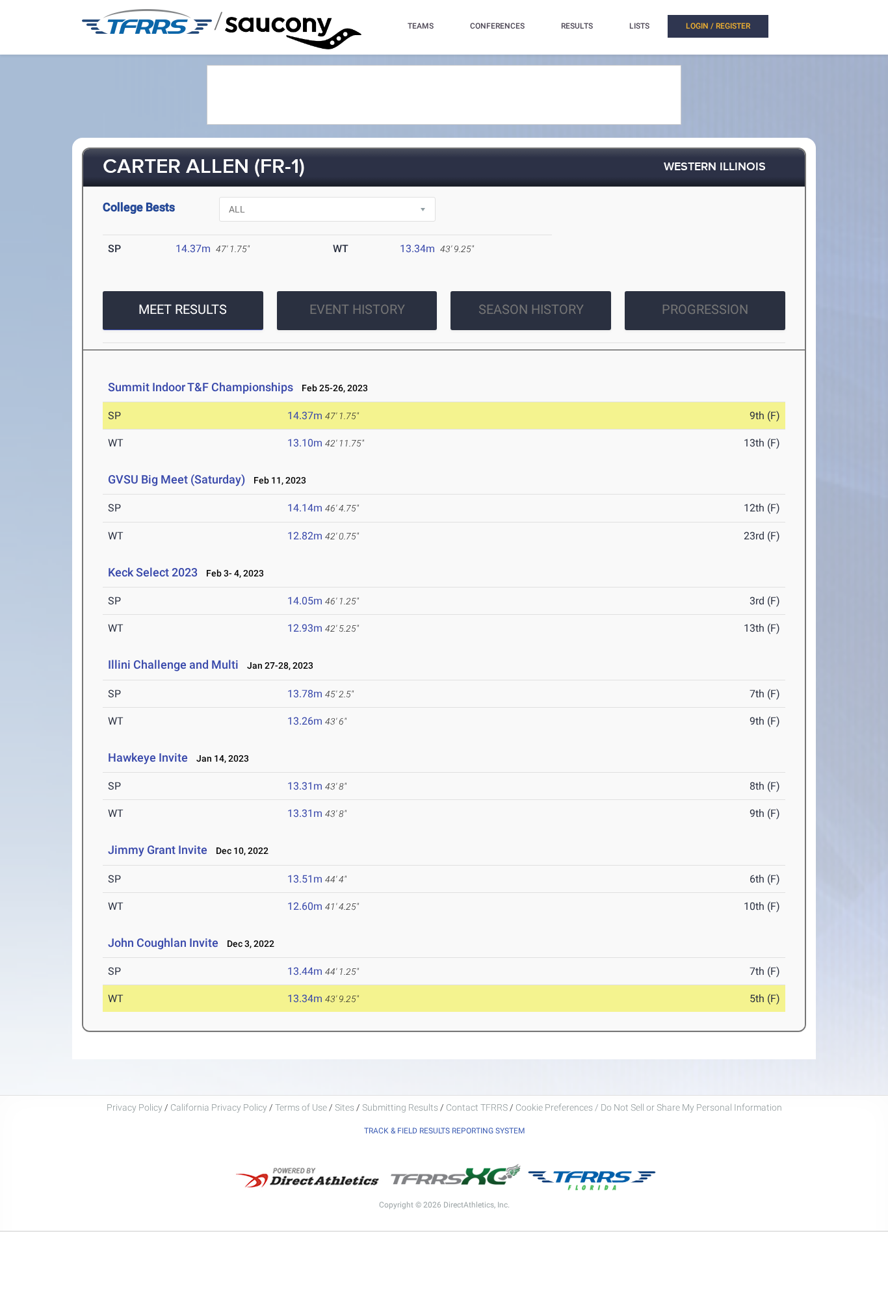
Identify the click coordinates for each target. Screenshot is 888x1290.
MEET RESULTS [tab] (182, 309)
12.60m (304, 906)
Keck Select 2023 (153, 572)
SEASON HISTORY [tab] (531, 309)
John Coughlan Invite (163, 942)
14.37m (193, 248)
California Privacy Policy (218, 1107)
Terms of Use (301, 1107)
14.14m (304, 508)
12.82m (304, 536)
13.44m (304, 971)
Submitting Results (400, 1107)
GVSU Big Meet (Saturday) (176, 479)
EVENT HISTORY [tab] (357, 309)
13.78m (304, 694)
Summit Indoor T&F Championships (200, 387)
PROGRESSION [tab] (705, 309)
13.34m (417, 248)
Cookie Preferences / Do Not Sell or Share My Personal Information (649, 1107)
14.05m (304, 601)
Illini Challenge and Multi (173, 664)
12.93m (304, 628)
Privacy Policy (135, 1107)
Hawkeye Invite (148, 757)
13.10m (304, 443)
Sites (344, 1107)
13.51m (304, 879)
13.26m (304, 721)
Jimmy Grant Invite (157, 850)
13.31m (304, 786)
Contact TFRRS (478, 1107)
